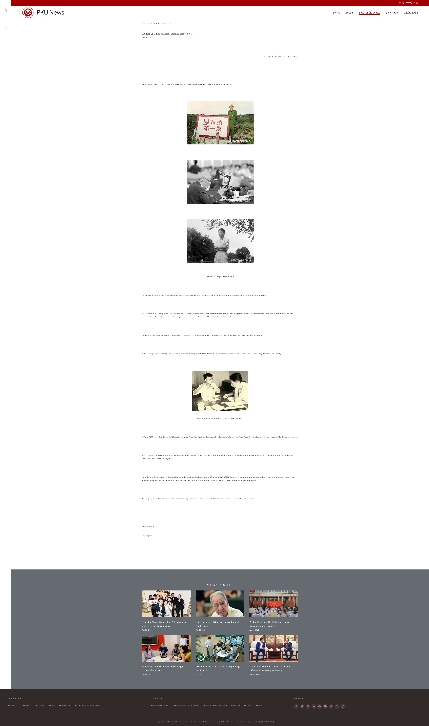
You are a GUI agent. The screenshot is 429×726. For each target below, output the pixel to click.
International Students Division (88, 705)
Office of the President (161, 705)
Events (349, 12)
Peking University (405, 3)
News (336, 12)
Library (28, 705)
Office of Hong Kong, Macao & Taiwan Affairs (223, 705)
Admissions (66, 705)
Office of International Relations (188, 705)
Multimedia (411, 12)
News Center (153, 23)
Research (163, 23)
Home (144, 23)
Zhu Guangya (168, 84)
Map (53, 705)
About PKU (15, 705)
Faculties (41, 705)
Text (170, 23)
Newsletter (392, 12)
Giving (249, 705)
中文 (416, 3)
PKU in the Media (369, 12)
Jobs (260, 705)
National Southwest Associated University (266, 314)
